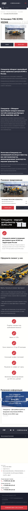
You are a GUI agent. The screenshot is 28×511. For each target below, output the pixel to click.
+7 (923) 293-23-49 (9, 485)
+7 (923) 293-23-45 (9, 490)
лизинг (22, 207)
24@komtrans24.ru (6, 468)
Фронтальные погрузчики (7, 436)
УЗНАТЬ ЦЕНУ (21, 44)
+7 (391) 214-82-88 (14, 3)
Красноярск (20, 3)
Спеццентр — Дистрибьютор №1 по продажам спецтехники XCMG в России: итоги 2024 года (14, 412)
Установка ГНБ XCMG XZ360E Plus (12, 199)
